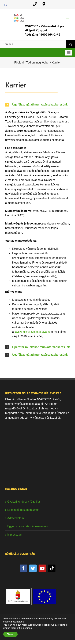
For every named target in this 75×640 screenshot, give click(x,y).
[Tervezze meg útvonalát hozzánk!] (44, 4)
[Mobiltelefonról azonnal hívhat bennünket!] (35, 4)
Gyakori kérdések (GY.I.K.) (23, 501)
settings (27, 627)
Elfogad (10, 634)
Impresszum (14, 534)
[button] (37, 104)
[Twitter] (33, 568)
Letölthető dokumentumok (23, 509)
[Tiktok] (51, 568)
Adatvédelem (15, 518)
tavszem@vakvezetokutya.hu (32, 331)
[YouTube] (42, 568)
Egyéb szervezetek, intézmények (27, 526)
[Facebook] (23, 568)
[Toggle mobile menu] (68, 20)
